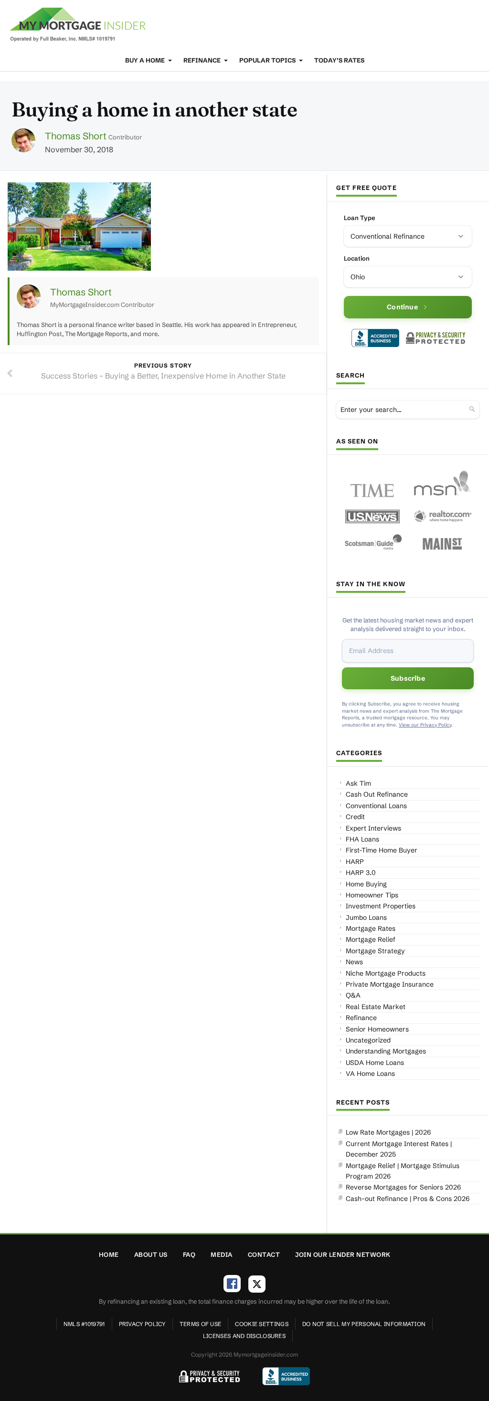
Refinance (202, 60)
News (354, 962)
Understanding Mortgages (386, 1051)
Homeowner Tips (372, 895)
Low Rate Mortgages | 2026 (388, 1132)
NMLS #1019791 (84, 1323)
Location (357, 258)
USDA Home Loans (375, 1062)
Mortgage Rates (370, 928)
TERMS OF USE (201, 1323)
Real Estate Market (375, 1006)
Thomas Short (75, 136)
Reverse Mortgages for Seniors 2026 (403, 1187)
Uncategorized (368, 1040)
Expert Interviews (373, 828)
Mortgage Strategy (375, 951)
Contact (264, 1254)
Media (222, 1254)
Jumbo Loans (366, 917)
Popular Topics (268, 60)
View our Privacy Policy (425, 725)
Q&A (353, 995)
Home (109, 1254)
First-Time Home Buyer (381, 850)
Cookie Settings (261, 1323)
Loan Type (359, 217)
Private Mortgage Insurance (390, 984)
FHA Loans (362, 839)
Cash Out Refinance (377, 794)
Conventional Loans (376, 805)
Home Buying (366, 884)
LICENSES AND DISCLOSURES (244, 1335)
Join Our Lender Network (343, 1254)
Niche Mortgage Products (385, 973)
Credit (355, 816)
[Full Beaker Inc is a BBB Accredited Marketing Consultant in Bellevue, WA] (375, 338)
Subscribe (408, 678)
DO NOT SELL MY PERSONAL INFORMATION (364, 1323)
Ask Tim (358, 783)
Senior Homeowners (377, 1029)
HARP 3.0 (361, 872)
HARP (355, 861)
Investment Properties (380, 906)
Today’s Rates (339, 60)
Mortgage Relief (370, 939)
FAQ (189, 1254)
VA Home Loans (370, 1073)
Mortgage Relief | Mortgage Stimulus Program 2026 (402, 1170)
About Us (151, 1254)
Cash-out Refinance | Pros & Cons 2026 (407, 1198)
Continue (402, 307)
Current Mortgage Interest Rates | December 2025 (399, 1149)
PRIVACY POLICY (142, 1323)
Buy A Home (145, 60)
